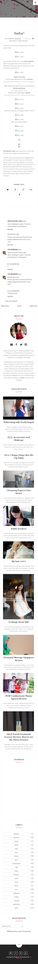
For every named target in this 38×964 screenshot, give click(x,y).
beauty (16, 871)
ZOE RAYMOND (12, 249)
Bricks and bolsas (19, 88)
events (16, 878)
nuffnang (16, 900)
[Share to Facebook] (19, 194)
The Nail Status (16, 863)
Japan (16, 849)
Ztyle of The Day (23, 41)
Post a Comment (11, 301)
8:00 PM (10, 229)
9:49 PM (10, 269)
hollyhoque (16, 893)
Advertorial (16, 837)
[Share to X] (7, 189)
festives (16, 886)
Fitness (16, 845)
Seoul (16, 860)
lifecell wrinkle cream (15, 221)
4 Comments (27, 38)
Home (19, 306)
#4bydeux (16, 834)
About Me (14, 937)
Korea (16, 852)
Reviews (16, 856)
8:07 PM (10, 245)
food (16, 889)
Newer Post (5, 306)
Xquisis (28, 93)
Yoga (16, 867)
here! (22, 378)
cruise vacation (28, 61)
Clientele (24, 937)
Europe (16, 841)
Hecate (30, 79)
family (16, 882)
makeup (16, 897)
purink (16, 908)
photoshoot (13, 41)
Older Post (33, 306)
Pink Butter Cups (9, 151)
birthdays (16, 875)
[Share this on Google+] (15, 189)
